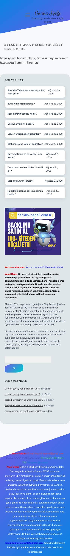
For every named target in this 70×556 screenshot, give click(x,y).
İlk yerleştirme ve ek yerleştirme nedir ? (24, 156)
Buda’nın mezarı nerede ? (21, 103)
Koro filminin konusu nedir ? (22, 113)
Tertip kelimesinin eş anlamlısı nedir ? (24, 399)
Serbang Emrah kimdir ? (20, 180)
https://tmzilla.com (13, 58)
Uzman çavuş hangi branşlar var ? (22, 388)
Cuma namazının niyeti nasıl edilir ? (23, 411)
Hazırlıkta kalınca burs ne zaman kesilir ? (25, 192)
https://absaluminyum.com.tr (47, 58)
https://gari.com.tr (13, 62)
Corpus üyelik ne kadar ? (20, 123)
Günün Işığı (48, 13)
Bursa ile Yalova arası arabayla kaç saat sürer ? (26, 92)
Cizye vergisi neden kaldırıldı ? (24, 133)
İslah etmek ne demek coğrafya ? (25, 143)
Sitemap (32, 62)
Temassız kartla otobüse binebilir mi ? (25, 169)
